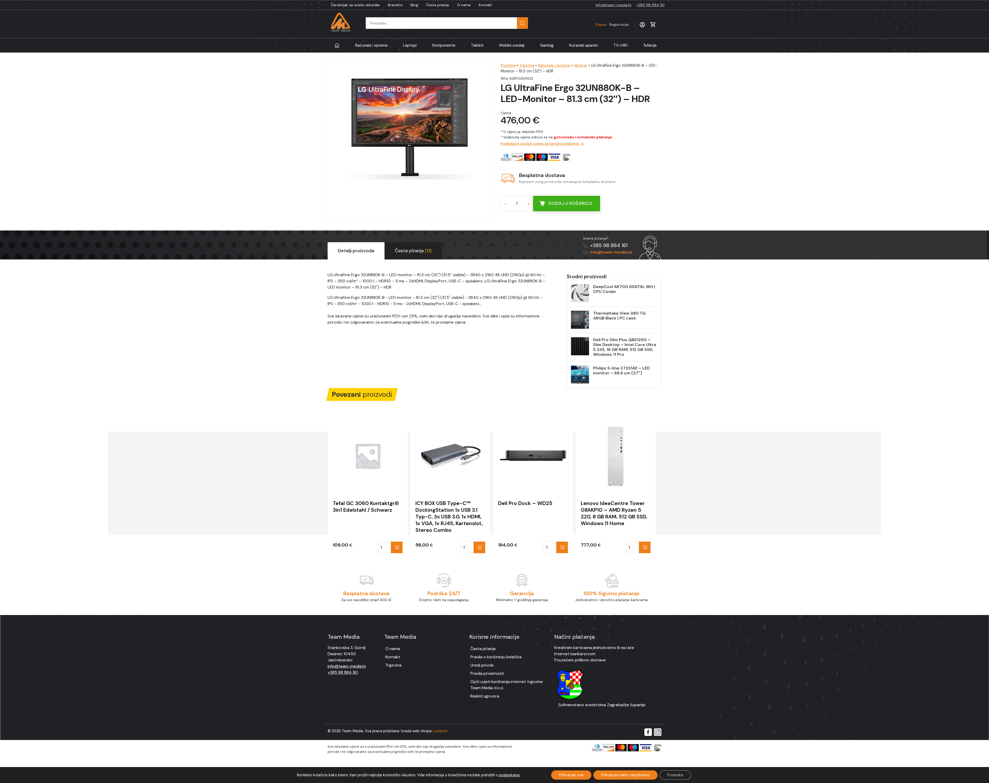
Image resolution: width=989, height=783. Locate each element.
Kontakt (485, 5)
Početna (508, 65)
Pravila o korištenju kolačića (496, 657)
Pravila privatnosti (487, 673)
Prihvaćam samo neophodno (625, 775)
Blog (414, 5)
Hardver (580, 65)
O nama (464, 5)
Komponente (443, 45)
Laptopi (410, 45)
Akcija (650, 45)
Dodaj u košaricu (570, 203)
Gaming (546, 45)
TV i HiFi (620, 45)
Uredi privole (482, 665)
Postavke (675, 775)
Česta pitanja (437, 5)
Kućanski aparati (583, 45)
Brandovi (395, 5)
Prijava (612, 24)
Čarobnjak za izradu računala (355, 5)
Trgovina (526, 65)
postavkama (509, 775)
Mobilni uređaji (511, 45)
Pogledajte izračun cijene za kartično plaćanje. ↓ (542, 143)
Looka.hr (440, 731)
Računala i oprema (371, 45)
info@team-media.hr (614, 5)
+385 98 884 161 (650, 5)
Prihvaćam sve (571, 775)
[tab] (356, 250)
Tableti (477, 45)
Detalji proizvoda (356, 251)
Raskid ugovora (484, 696)
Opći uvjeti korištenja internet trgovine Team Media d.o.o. (506, 685)
